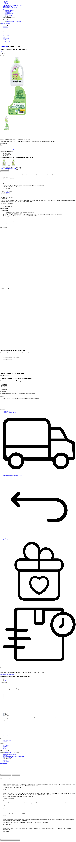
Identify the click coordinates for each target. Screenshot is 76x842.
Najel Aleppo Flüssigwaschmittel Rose (9, 412)
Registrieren (5, 733)
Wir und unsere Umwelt (7, 740)
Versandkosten (7, 12)
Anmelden (4, 732)
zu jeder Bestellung (10, 7)
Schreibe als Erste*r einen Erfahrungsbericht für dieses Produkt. (28, 398)
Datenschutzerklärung (33, 772)
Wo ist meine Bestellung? (9, 10)
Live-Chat (6, 16)
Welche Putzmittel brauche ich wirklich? (10, 402)
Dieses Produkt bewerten (5, 375)
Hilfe (3, 9)
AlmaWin (4, 46)
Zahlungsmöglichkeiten (9, 13)
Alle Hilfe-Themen (8, 15)
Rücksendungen (8, 11)
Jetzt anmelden (5, 27)
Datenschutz (5, 755)
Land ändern (8, 750)
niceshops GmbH (8, 752)
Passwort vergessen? (6, 734)
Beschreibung (3, 172)
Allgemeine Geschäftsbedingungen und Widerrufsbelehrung (13, 756)
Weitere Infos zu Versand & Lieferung (7, 149)
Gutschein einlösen (6, 736)
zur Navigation (5, 1)
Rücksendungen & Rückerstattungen (9, 723)
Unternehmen (5, 760)
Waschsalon (5, 741)
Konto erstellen (5, 30)
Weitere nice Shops (6, 761)
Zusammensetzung (4, 198)
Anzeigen (2, 396)
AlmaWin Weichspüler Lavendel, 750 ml (8, 168)
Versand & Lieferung (6, 722)
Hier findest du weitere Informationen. (7, 674)
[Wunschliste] (3, 32)
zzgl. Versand (13, 133)
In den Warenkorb (4, 143)
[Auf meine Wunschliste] (0, 144)
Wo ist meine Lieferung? (7, 735)
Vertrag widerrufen (3, 763)
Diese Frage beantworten (7, 359)
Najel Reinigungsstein (6, 411)
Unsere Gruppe (5, 746)
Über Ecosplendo (6, 745)
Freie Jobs (4, 748)
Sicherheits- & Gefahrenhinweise (7, 203)
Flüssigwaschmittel (9, 194)
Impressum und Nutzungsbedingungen (9, 754)
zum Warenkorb (5, 3)
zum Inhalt (4, 2)
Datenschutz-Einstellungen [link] (7, 758)
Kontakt (6, 14)
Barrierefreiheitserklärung (7, 757)
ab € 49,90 (12, 5)
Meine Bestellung (6, 721)
